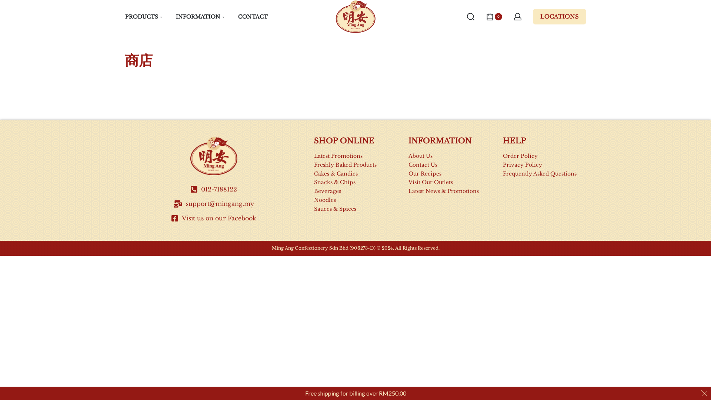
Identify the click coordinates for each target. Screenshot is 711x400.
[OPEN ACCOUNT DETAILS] (518, 17)
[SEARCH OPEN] (471, 17)
